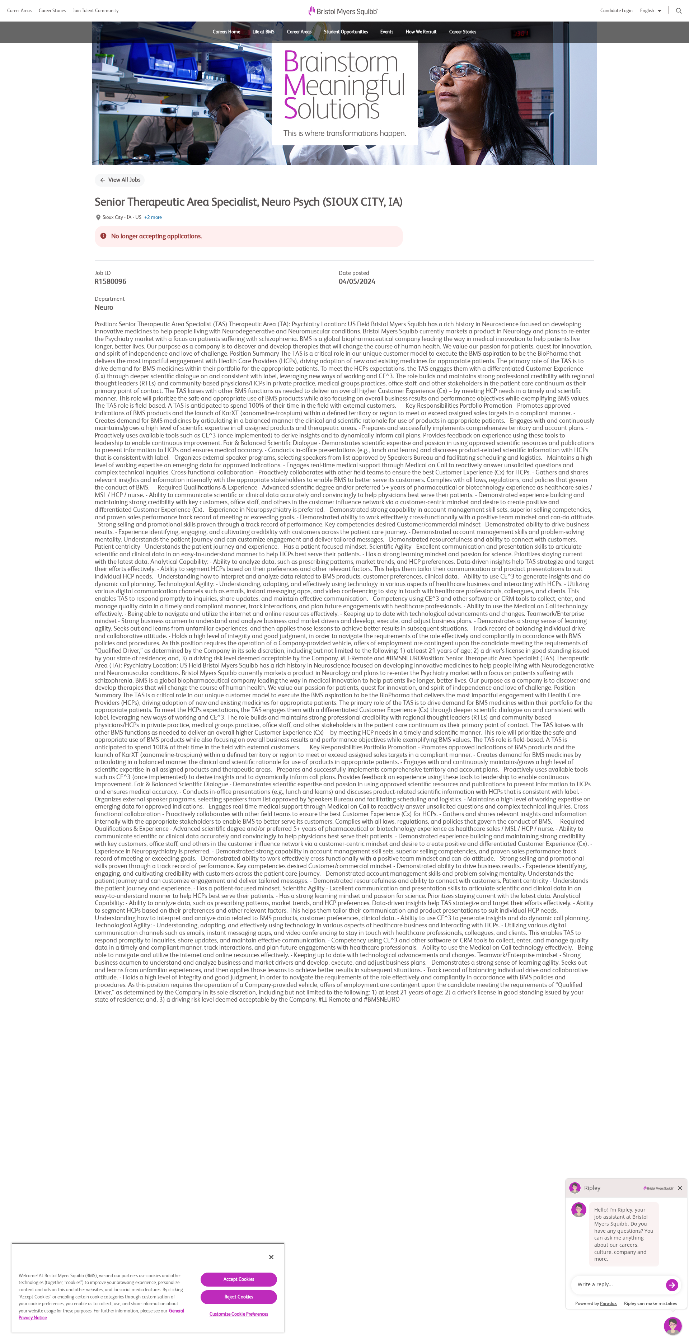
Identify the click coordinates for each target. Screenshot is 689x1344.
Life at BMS (264, 32)
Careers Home (226, 32)
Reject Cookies (239, 1297)
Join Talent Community (95, 11)
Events (386, 32)
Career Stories (52, 11)
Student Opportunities (346, 32)
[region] (147, 1288)
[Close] (271, 1257)
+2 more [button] (153, 217)
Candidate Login (616, 11)
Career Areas (19, 11)
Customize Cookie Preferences (239, 1314)
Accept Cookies (239, 1279)
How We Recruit (421, 32)
